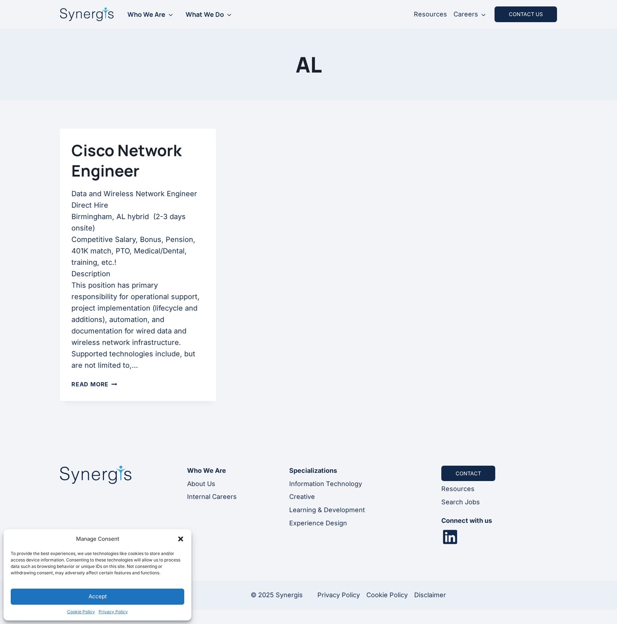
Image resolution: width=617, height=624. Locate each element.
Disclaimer (430, 595)
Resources (430, 14)
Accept (98, 596)
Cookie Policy (81, 611)
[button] (180, 539)
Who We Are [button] (146, 14)
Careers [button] (465, 14)
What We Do (205, 14)
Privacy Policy (113, 611)
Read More (94, 384)
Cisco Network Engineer (126, 160)
